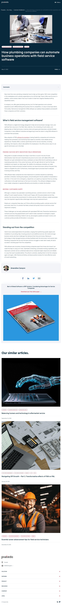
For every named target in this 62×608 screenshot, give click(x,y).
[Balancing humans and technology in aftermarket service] (31, 382)
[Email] (39, 278)
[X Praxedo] (59, 602)
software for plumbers (23, 137)
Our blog (9, 10)
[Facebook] (23, 278)
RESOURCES (4, 586)
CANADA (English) (8, 565)
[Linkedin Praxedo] (57, 602)
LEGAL (3, 595)
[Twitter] (34, 278)
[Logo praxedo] (31, 557)
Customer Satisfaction (19, 10)
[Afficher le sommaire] (31, 87)
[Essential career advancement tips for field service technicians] (31, 508)
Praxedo (3, 10)
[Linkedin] (28, 278)
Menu (58, 2)
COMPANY (4, 591)
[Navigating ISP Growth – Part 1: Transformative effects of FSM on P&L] (31, 445)
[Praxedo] (5, 2)
